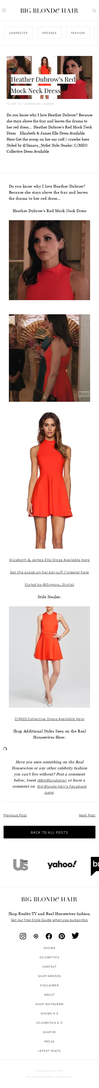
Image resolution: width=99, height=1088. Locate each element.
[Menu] (4, 10)
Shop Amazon (49, 976)
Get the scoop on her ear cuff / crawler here (49, 572)
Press (49, 1041)
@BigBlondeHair (52, 780)
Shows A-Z (50, 1013)
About (49, 994)
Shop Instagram (49, 1004)
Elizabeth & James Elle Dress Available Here (49, 560)
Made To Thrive (64, 1076)
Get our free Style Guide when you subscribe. (49, 920)
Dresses (49, 33)
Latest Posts (49, 1051)
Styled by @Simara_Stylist (49, 584)
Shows (49, 948)
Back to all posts (49, 832)
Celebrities (49, 957)
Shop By (49, 1032)
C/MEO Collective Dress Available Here (49, 719)
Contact (49, 966)
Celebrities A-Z (49, 1023)
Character (18, 33)
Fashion (78, 33)
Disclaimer (49, 985)
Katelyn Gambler (44, 1076)
